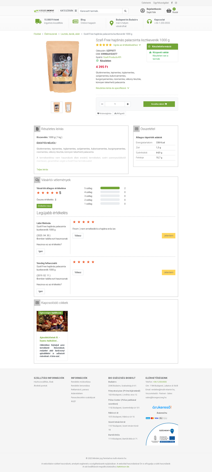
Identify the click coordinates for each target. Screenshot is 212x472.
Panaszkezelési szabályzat (83, 397)
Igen (41, 251)
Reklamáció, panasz (80, 389)
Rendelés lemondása (80, 386)
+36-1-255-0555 (160, 382)
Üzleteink (146, 3)
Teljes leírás (42, 169)
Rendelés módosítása (80, 382)
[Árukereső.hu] (162, 408)
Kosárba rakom (158, 104)
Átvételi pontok (40, 386)
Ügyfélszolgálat (161, 3)
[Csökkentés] (102, 104)
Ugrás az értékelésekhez (125, 45)
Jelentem (168, 235)
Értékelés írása (44, 206)
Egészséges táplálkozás (50, 313)
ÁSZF (73, 401)
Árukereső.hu (162, 413)
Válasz (78, 235)
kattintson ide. (123, 466)
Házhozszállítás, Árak (43, 382)
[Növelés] (128, 104)
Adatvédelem (77, 393)
